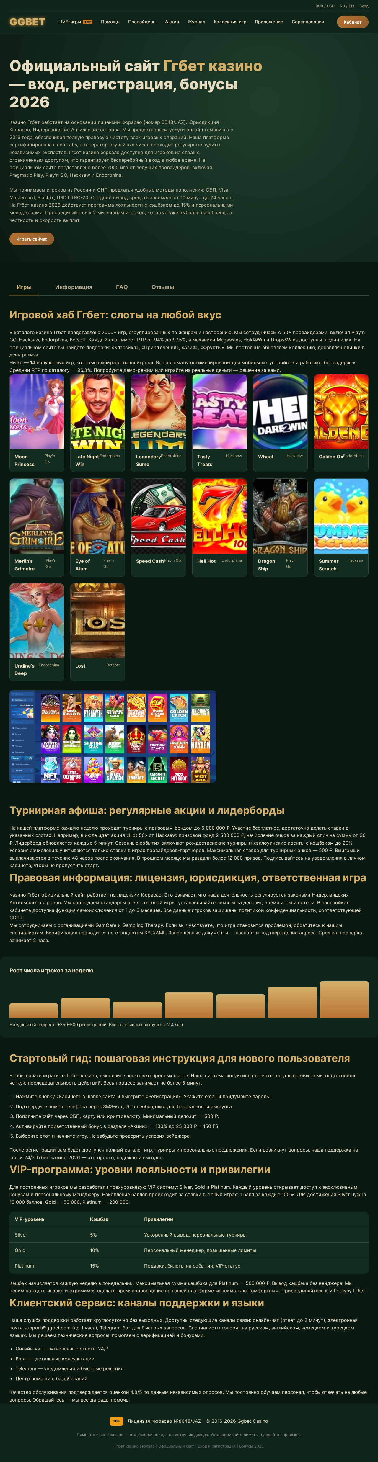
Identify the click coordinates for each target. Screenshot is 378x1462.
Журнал (196, 21)
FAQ (122, 287)
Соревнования (308, 21)
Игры (24, 287)
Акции (172, 21)
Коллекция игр (230, 21)
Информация (73, 287)
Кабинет (353, 21)
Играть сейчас (31, 238)
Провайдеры (142, 21)
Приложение (269, 21)
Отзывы (162, 287)
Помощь (110, 21)
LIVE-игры (74, 21)
